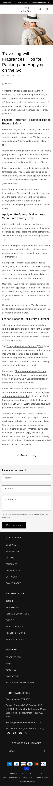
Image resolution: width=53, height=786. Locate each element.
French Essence (22, 774)
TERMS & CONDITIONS (17, 614)
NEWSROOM (12, 607)
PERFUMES (11, 564)
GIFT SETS (11, 577)
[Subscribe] (44, 751)
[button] (6, 9)
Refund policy (14, 777)
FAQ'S (9, 663)
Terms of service (42, 777)
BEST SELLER (13, 551)
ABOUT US (11, 670)
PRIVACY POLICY (14, 626)
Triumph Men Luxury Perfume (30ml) (25, 346)
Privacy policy (28, 777)
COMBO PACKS (13, 583)
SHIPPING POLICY (15, 639)
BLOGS (9, 601)
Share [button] (8, 83)
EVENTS (10, 620)
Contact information (27, 781)
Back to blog (28, 455)
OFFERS (10, 558)
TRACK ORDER (13, 657)
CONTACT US (12, 676)
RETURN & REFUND (16, 633)
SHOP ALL (11, 545)
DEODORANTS (13, 570)
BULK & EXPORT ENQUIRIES (20, 682)
